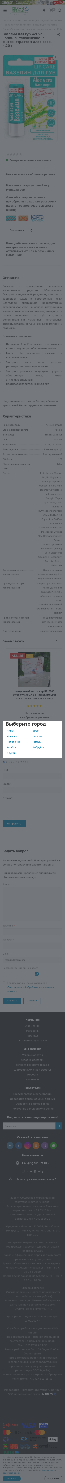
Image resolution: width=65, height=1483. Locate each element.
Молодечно (13, 741)
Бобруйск (38, 747)
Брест (36, 730)
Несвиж (37, 736)
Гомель (37, 741)
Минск (10, 730)
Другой (11, 753)
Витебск (11, 747)
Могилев (11, 736)
